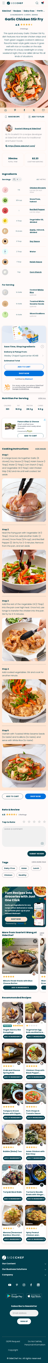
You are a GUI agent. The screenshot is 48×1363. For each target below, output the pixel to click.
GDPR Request (13, 1341)
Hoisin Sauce (36, 262)
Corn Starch (36, 272)
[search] (37, 3)
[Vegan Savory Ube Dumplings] (12, 1021)
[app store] (34, 1295)
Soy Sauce (35, 241)
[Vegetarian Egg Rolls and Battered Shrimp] (35, 1021)
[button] (3, 3)
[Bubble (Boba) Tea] (12, 1143)
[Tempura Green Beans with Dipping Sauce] (12, 1102)
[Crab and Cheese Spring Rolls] (12, 1062)
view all (42, 934)
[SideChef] (13, 1258)
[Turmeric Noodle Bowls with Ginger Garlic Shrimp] (35, 1183)
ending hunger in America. (26, 388)
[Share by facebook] (24, 110)
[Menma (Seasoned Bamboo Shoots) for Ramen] (12, 1224)
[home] (15, 3)
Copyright (13, 1350)
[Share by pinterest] (15, 110)
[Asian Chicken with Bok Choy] (35, 1143)
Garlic (33, 230)
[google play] (14, 1295)
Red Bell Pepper (37, 209)
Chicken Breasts (38, 188)
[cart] (42, 3)
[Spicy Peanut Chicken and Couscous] (35, 1224)
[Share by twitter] (34, 110)
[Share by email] (43, 110)
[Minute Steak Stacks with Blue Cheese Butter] (20, 965)
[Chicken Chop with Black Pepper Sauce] (35, 1062)
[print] (5, 110)
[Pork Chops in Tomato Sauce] (35, 1102)
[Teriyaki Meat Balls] (12, 1183)
